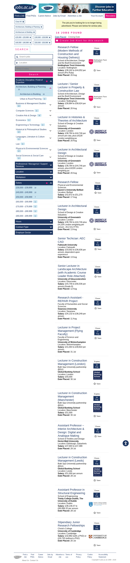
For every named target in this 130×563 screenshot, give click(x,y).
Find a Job (19, 16)
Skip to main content (10, 2)
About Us (25, 560)
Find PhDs (31, 16)
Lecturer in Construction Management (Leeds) (72, 459)
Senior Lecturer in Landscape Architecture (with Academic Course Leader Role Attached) (72, 271)
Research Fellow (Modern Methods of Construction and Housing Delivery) (70, 52)
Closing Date (74, 37)
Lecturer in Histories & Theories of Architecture (72, 119)
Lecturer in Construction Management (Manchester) (72, 396)
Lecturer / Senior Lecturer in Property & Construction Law (71, 87)
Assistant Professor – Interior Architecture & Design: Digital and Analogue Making (71, 430)
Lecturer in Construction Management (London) (72, 362)
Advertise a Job (75, 16)
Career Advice (44, 16)
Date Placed (60, 37)
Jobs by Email (59, 16)
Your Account (97, 16)
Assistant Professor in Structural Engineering (71, 491)
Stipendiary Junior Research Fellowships (71, 524)
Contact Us (34, 560)
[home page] (25, 8)
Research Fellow (68, 182)
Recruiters (110, 16)
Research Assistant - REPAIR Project (70, 299)
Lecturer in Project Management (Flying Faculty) (70, 331)
